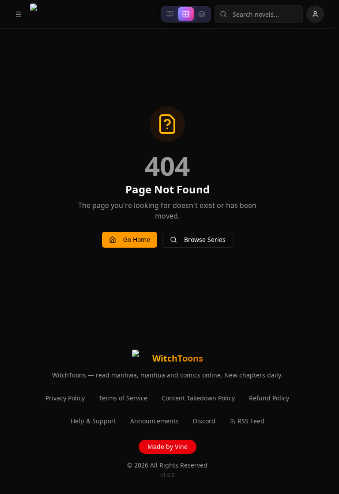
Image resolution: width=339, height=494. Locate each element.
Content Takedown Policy (198, 398)
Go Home (136, 239)
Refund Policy (269, 398)
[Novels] (170, 14)
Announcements (154, 421)
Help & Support (93, 421)
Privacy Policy (65, 398)
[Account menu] (315, 14)
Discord (204, 421)
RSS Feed (250, 421)
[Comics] (202, 14)
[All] (186, 14)
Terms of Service (123, 398)
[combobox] (259, 14)
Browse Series (205, 239)
